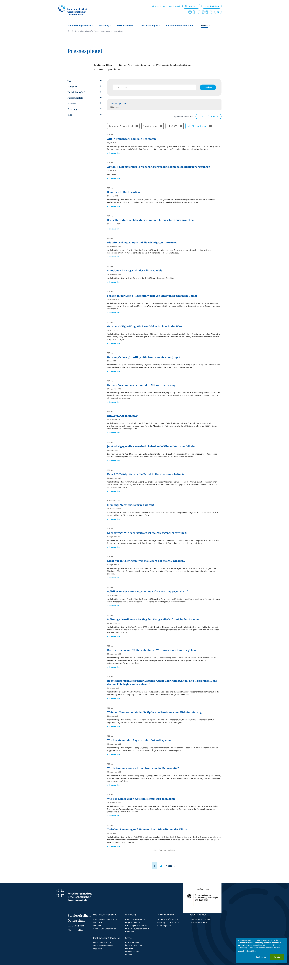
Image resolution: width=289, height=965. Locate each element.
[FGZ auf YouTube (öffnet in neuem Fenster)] (190, 12)
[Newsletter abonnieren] (211, 12)
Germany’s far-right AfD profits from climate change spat (143, 357)
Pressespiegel (118, 31)
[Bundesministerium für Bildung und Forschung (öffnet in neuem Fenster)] (202, 898)
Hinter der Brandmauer (122, 415)
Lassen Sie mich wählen (247, 951)
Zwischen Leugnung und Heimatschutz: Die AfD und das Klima (147, 829)
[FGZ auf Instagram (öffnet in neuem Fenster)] (194, 12)
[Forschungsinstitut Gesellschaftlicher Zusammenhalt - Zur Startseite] (84, 898)
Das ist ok (277, 957)
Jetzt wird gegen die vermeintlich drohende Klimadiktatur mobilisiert (152, 446)
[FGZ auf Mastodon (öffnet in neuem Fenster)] (203, 12)
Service (74, 31)
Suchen (208, 87)
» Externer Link (113, 153)
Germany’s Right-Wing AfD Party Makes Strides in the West (144, 326)
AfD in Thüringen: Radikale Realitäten (131, 138)
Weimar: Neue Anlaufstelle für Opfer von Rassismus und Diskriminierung (154, 712)
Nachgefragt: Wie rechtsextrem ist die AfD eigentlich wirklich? (147, 532)
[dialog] (261, 950)
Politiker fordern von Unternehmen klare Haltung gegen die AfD (148, 591)
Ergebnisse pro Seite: (183, 116)
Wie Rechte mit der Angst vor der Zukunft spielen (139, 740)
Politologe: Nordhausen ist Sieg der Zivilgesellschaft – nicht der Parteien (153, 619)
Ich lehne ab (261, 957)
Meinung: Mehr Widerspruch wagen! (130, 505)
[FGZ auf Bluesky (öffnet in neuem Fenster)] (207, 12)
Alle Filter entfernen (199, 126)
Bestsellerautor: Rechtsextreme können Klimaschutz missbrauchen (150, 220)
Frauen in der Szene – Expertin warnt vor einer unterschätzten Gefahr (152, 295)
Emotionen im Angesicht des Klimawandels (134, 270)
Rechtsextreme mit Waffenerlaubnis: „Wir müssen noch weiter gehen (151, 650)
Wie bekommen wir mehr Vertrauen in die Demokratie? (143, 768)
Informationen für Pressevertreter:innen (95, 31)
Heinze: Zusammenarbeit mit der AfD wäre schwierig (141, 385)
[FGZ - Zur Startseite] (78, 10)
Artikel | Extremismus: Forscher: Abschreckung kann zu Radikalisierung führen (158, 166)
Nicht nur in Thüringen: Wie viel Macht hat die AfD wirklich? (146, 560)
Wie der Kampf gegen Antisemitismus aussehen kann (141, 798)
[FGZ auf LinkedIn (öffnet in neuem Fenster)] (198, 12)
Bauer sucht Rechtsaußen (123, 192)
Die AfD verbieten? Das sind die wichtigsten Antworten (142, 242)
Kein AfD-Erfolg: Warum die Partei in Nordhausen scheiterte (145, 474)
